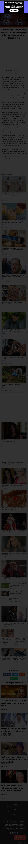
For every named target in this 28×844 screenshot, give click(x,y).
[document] (14, 422)
